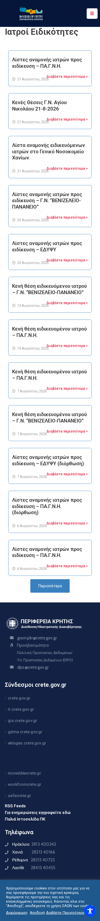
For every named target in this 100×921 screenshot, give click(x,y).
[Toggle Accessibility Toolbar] (90, 911)
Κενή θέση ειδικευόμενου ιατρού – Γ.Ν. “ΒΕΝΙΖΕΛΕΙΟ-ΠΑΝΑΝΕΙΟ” (49, 289)
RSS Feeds (15, 805)
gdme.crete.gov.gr (25, 731)
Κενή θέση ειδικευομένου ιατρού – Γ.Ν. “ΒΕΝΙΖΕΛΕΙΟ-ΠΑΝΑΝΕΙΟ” (49, 417)
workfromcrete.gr (24, 784)
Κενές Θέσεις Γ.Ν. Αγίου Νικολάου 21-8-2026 (39, 106)
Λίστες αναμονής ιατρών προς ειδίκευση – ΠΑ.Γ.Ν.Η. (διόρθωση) (47, 506)
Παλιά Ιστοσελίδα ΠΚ (25, 819)
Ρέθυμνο (33, 859)
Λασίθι (33, 867)
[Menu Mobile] (92, 13)
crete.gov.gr (19, 698)
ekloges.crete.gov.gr (27, 743)
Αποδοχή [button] (37, 912)
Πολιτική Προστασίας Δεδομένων (44, 653)
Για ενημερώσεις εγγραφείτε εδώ (38, 812)
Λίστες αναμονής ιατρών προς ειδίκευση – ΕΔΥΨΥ (47, 246)
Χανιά (33, 852)
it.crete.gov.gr (21, 709)
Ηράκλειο (34, 844)
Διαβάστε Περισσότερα (65, 912)
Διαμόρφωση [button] (16, 912)
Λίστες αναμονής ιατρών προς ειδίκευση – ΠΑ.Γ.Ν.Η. (47, 63)
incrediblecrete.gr (24, 773)
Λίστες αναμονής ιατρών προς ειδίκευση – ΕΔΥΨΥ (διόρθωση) (48, 460)
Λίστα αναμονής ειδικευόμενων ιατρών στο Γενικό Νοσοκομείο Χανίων (48, 151)
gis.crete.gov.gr (22, 720)
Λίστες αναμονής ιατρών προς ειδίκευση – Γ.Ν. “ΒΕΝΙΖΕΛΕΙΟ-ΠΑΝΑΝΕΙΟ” (47, 200)
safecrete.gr (19, 795)
